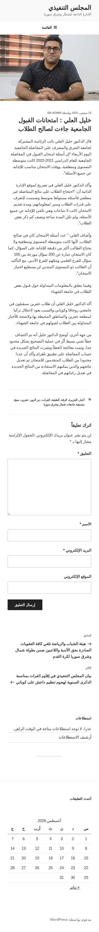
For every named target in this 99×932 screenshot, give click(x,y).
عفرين (25, 399)
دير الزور (35, 399)
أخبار (82, 399)
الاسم (85, 524)
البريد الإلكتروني (77, 550)
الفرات (46, 399)
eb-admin (54, 112)
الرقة (64, 399)
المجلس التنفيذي (69, 7)
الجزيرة (73, 399)
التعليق (84, 453)
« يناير (74, 887)
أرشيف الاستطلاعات (75, 737)
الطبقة (55, 399)
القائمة (47, 27)
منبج (16, 399)
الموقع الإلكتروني (77, 576)
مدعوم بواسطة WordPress (70, 919)
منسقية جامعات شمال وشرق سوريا (64, 404)
